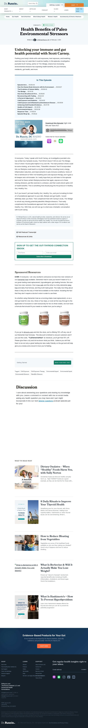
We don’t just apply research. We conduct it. (34, 675)
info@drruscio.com (6, 692)
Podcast (25, 666)
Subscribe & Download (44, 256)
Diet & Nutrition (26, 16)
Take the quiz (79, 10)
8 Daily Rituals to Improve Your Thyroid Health (56, 503)
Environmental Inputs (66, 371)
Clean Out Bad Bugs (6, 671)
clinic (56, 9)
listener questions (46, 401)
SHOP (73, 5)
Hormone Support (5, 673)
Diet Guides (25, 671)
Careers (37, 669)
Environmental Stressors (22, 374)
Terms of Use (39, 678)
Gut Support (4, 669)
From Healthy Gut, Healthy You (8, 666)
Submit (84, 669)
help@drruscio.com (7, 696)
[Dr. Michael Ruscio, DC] (8, 723)
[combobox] (33, 3)
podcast (45, 10)
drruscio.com (28, 332)
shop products (8, 10)
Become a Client (40, 671)
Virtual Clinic (55, 5)
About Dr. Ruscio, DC (40, 664)
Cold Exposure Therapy (38, 371)
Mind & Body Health (39, 16)
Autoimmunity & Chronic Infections (70, 16)
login (66, 10)
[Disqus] (44, 429)
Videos (24, 669)
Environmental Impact (53, 371)
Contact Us (38, 666)
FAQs (24, 673)
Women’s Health (52, 16)
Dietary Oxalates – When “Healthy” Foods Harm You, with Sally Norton (57, 470)
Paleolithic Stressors (36, 374)
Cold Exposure (25, 371)
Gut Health (15, 16)
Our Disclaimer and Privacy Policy (58, 723)
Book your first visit (62, 362)
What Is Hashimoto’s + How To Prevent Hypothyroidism (57, 598)
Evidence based (49, 25)
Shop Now (44, 646)
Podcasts (37, 25)
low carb (40, 285)
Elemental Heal (23, 279)
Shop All (3, 675)
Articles (25, 664)
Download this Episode (54, 123)
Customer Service (40, 675)
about (21, 9)
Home (7, 16)
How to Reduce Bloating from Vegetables (55, 538)
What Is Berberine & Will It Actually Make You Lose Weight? (56, 568)
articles (33, 9)
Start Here (3, 664)
